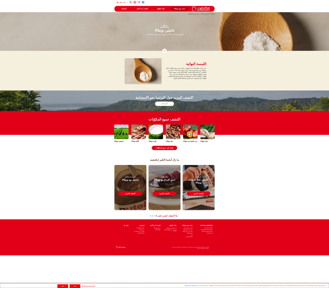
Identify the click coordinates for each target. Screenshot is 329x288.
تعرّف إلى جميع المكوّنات (164, 148)
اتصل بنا (198, 248)
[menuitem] (180, 9)
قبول (63, 286)
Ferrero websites (206, 225)
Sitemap (202, 248)
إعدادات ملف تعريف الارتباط (88, 286)
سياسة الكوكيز (190, 247)
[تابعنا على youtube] (135, 2)
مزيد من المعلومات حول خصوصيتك (192, 285)
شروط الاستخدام (184, 247)
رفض (75, 286)
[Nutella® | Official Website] (200, 9)
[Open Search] (130, 2)
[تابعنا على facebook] (143, 2)
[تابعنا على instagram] (139, 2)
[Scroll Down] (164, 51)
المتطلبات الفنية (177, 247)
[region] (164, 285)
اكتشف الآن (164, 103)
